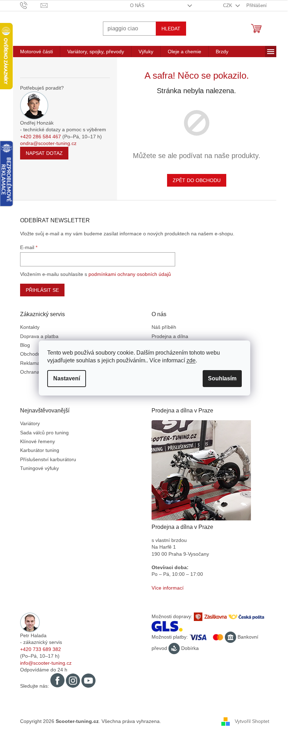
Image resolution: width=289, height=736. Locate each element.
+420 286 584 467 (40, 136)
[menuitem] (36, 51)
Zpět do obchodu (197, 180)
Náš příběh (164, 327)
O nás (137, 5)
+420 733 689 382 (40, 649)
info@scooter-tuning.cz (46, 663)
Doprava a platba (39, 336)
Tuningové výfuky (39, 468)
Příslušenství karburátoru (48, 459)
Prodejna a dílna (170, 336)
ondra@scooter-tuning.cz (48, 143)
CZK (228, 5)
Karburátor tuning (39, 450)
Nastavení (66, 378)
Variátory (30, 423)
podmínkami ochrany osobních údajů (129, 274)
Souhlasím (222, 378)
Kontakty (29, 327)
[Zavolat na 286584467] (30, 5)
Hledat (170, 28)
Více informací (168, 588)
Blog (25, 345)
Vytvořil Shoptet (252, 721)
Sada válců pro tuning (44, 432)
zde (191, 360)
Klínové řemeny (37, 441)
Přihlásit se (42, 290)
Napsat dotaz (44, 153)
